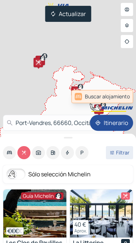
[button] (99, 109)
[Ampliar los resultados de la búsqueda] (68, 138)
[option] (9, 152)
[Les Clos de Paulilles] (34, 213)
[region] (34, 213)
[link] (102, 96)
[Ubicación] (127, 41)
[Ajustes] (127, 25)
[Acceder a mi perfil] (127, 9)
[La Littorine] (101, 213)
